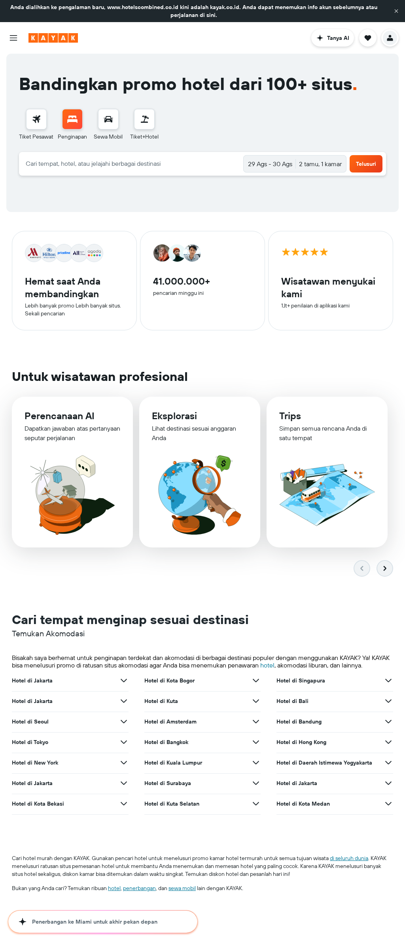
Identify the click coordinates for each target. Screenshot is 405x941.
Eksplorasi (174, 416)
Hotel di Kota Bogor (169, 680)
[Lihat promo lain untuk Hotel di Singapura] (388, 680)
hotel (267, 665)
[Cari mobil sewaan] (108, 119)
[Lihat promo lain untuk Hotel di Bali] (388, 701)
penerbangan (139, 888)
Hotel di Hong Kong (301, 742)
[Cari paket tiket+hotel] (144, 119)
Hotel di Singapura (300, 680)
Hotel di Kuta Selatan (171, 803)
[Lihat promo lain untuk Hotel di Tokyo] (124, 742)
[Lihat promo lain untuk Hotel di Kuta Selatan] (256, 803)
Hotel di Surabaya (167, 783)
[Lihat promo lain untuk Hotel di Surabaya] (256, 783)
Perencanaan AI (60, 416)
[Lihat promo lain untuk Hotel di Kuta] (256, 701)
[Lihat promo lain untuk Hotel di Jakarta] (124, 680)
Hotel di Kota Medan (303, 803)
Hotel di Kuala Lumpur (173, 762)
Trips (290, 416)
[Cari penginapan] (72, 119)
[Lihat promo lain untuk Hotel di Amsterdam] (256, 721)
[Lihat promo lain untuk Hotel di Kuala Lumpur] (256, 762)
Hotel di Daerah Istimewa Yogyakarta (324, 762)
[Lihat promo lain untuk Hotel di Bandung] (388, 721)
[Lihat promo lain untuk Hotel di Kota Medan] (388, 803)
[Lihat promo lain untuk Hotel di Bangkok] (256, 742)
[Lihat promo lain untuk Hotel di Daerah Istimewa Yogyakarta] (388, 762)
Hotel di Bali (292, 701)
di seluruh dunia (349, 858)
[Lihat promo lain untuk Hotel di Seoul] (124, 721)
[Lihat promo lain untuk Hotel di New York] (124, 762)
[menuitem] (36, 125)
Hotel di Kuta (161, 701)
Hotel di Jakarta (32, 680)
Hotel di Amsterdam (170, 721)
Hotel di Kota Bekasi (38, 803)
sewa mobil (182, 888)
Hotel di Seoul (30, 721)
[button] (396, 11)
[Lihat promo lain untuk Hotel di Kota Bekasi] (124, 803)
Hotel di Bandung (299, 721)
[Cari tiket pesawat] (36, 119)
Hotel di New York (35, 762)
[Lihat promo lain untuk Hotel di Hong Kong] (388, 742)
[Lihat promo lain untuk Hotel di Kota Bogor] (256, 680)
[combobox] (131, 163)
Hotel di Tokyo (30, 742)
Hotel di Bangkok (166, 742)
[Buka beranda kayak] (53, 38)
